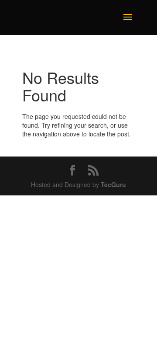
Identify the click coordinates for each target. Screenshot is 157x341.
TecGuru (113, 184)
